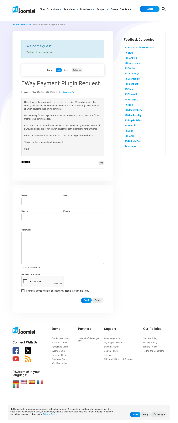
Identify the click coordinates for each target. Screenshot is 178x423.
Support (101, 9)
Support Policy (150, 338)
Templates (70, 9)
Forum (114, 9)
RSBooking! (131, 58)
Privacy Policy (150, 342)
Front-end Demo (60, 342)
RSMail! (129, 104)
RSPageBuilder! (133, 120)
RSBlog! (129, 52)
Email (65, 196)
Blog (42, 9)
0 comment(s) (68, 92)
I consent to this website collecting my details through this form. (57, 290)
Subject (24, 211)
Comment (26, 230)
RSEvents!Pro (132, 78)
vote (59, 70)
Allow (135, 414)
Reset (98, 300)
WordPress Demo (60, 363)
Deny (145, 414)
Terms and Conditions (153, 351)
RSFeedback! (132, 84)
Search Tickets (111, 351)
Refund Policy (150, 346)
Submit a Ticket (111, 346)
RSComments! (132, 63)
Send (86, 300)
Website (66, 211)
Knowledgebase (112, 338)
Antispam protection (30, 274)
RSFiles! (129, 89)
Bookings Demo (59, 359)
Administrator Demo (61, 338)
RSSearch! (130, 125)
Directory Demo (59, 355)
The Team (125, 9)
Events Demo (58, 351)
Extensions (53, 9)
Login (149, 9)
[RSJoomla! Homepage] (24, 9)
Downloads (86, 9)
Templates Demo (60, 346)
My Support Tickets (113, 342)
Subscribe (77, 70)
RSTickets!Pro (133, 141)
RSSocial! (130, 136)
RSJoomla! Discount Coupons (118, 359)
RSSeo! (129, 130)
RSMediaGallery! (134, 110)
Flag (101, 163)
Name (24, 196)
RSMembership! (133, 115)
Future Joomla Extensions (139, 47)
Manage (160, 414)
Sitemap (108, 355)
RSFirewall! (131, 94)
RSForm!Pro (131, 99)
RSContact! (131, 68)
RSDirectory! (132, 73)
